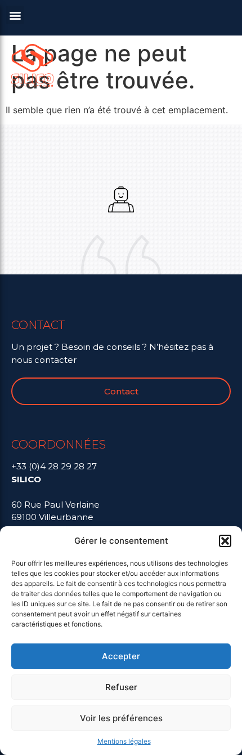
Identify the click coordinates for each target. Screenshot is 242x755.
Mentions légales (124, 741)
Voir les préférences (121, 718)
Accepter (121, 656)
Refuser (121, 687)
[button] (225, 541)
